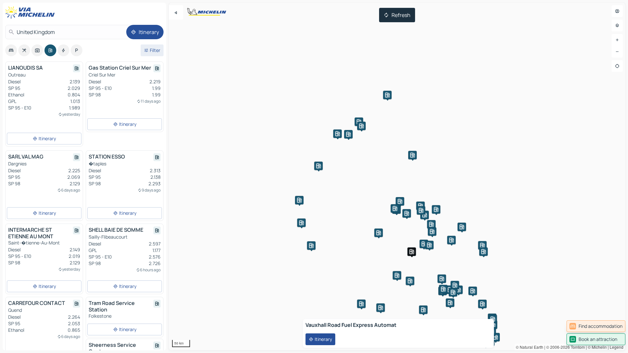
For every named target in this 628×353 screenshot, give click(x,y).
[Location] (617, 66)
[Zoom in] (617, 40)
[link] (596, 326)
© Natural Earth (529, 347)
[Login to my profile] (617, 11)
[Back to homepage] (31, 12)
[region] (397, 176)
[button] (482, 304)
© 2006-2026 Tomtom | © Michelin (576, 347)
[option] (11, 50)
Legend (616, 347)
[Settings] (617, 25)
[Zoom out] (617, 52)
